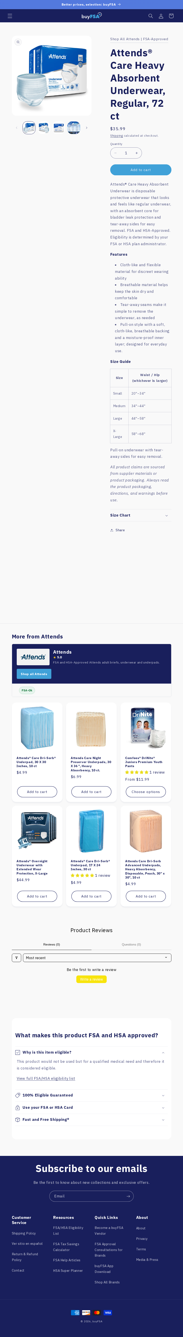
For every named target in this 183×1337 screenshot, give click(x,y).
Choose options (146, 791)
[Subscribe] (128, 1196)
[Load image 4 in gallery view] (73, 127)
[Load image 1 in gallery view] (29, 127)
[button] (10, 16)
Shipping (116, 135)
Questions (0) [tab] (131, 944)
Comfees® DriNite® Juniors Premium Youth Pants (143, 762)
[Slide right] (87, 128)
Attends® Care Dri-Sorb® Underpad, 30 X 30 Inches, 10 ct (36, 762)
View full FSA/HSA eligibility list (46, 1078)
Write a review (91, 979)
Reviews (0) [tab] (51, 944)
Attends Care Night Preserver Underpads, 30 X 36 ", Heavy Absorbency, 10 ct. (91, 764)
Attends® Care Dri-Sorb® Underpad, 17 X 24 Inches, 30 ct (90, 865)
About (141, 1228)
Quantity (116, 144)
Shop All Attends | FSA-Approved (139, 39)
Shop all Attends (34, 674)
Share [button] (120, 530)
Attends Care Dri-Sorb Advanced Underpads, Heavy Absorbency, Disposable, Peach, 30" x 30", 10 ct (145, 869)
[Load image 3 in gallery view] (58, 127)
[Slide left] (17, 128)
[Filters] (16, 958)
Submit (89, 1306)
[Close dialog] (124, 1241)
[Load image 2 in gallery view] (44, 127)
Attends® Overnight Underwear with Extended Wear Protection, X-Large (32, 867)
